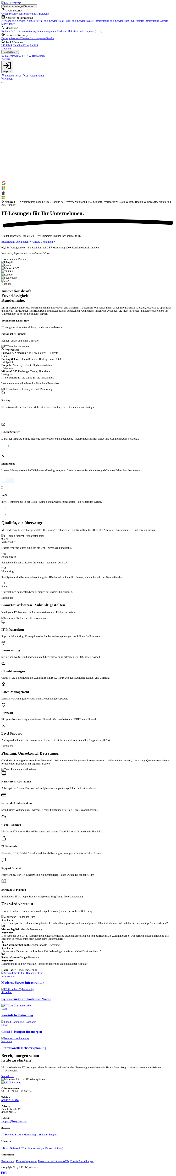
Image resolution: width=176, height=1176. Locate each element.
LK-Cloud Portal (34, 75)
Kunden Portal (13, 75)
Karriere (5, 58)
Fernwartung (8, 1161)
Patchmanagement (47, 31)
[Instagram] (5, 1173)
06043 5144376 (10, 1100)
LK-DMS (6, 45)
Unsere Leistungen (42, 241)
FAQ (24, 55)
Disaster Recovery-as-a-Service (37, 38)
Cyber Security (9, 13)
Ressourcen (9, 52)
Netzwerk (15, 1148)
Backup (18, 1134)
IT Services (7, 1134)
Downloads (11, 55)
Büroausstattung (54, 1148)
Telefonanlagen (36, 1148)
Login (6, 71)
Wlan (24, 1148)
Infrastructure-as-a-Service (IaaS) (112, 20)
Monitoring (30, 1134)
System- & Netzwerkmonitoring (18, 31)
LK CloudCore (21, 45)
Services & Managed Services (18, 6)
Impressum (31, 1161)
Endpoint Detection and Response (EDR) (79, 31)
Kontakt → (7, 1076)
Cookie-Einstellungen (82, 1161)
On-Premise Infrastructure (145, 20)
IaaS (38, 1134)
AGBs (65, 1161)
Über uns (6, 48)
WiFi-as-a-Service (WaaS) (80, 20)
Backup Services (10, 38)
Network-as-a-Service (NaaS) (17, 20)
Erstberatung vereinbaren (15, 241)
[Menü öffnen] (2, 82)
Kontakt (8, 78)
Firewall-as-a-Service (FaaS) (49, 20)
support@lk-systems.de (14, 1121)
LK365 (34, 45)
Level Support (49, 1134)
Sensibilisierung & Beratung (33, 13)
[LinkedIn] (2, 1173)
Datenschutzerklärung (50, 1161)
